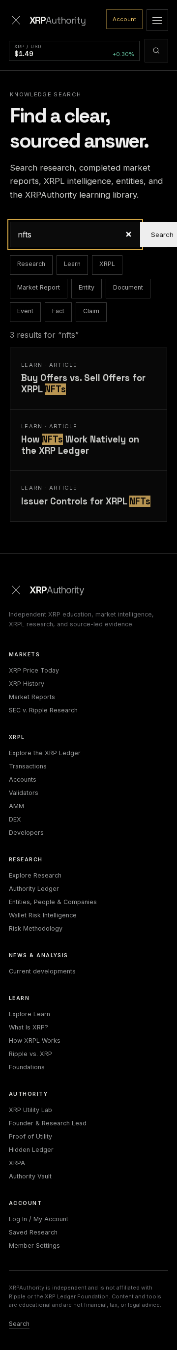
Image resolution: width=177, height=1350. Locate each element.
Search (19, 1323)
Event (25, 311)
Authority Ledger (34, 888)
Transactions (28, 766)
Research (31, 263)
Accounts (22, 779)
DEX (15, 819)
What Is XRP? (28, 1027)
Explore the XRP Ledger (45, 753)
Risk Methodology (35, 928)
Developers (26, 832)
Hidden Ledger (31, 1149)
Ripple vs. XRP (30, 1053)
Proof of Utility (30, 1136)
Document (128, 287)
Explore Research (35, 875)
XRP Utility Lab (30, 1110)
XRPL (107, 263)
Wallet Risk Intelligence (43, 915)
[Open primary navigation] (157, 20)
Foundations (27, 1067)
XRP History (26, 683)
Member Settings (34, 1245)
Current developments (42, 971)
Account (124, 19)
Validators (23, 792)
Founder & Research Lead (48, 1123)
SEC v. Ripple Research (43, 710)
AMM (16, 806)
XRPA (17, 1163)
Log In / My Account (38, 1219)
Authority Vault (30, 1176)
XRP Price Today (34, 670)
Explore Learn (29, 1014)
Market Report (38, 287)
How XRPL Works (34, 1040)
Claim (91, 311)
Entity (86, 287)
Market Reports (32, 697)
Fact (58, 311)
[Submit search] (156, 50)
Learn (72, 263)
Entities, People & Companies (53, 902)
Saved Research (33, 1232)
